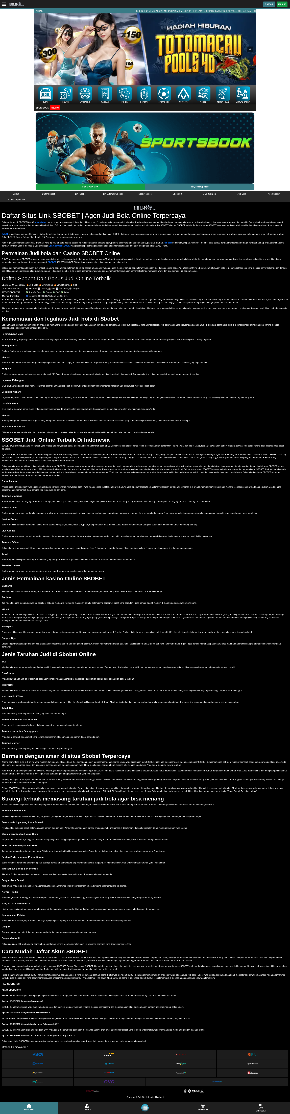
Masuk (282, 4)
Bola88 (5, 234)
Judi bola (167, 243)
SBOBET (52, 262)
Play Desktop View (199, 186)
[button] (40, 49)
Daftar (269, 4)
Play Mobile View (90, 186)
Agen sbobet (40, 222)
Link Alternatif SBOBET (60, 246)
